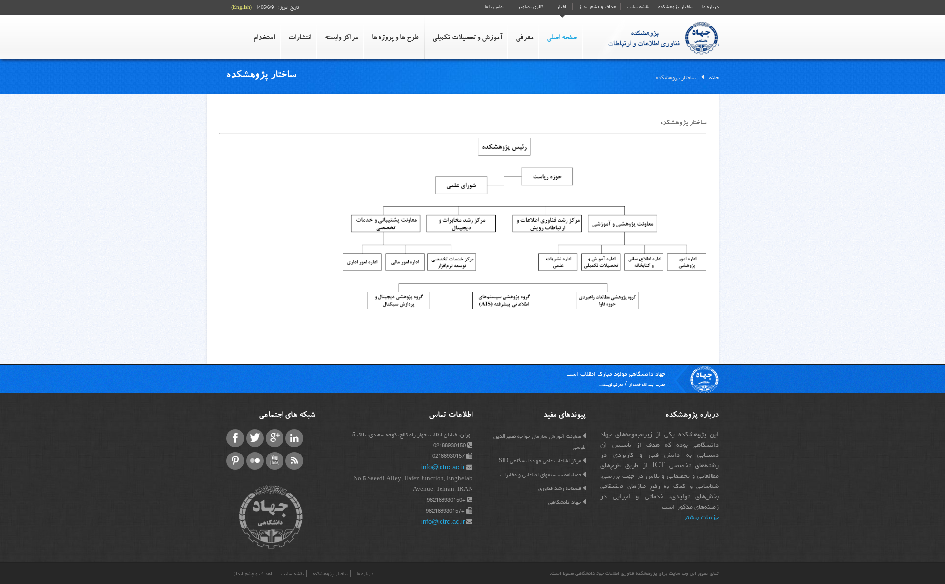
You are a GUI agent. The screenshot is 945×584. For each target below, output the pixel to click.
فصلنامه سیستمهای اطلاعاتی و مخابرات (540, 474)
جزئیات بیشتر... (698, 517)
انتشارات (299, 38)
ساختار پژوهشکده (675, 7)
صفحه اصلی (562, 38)
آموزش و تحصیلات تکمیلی (467, 38)
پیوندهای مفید (564, 415)
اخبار (561, 7)
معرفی (524, 38)
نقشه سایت (637, 7)
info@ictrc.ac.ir (443, 467)
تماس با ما (494, 7)
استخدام (264, 38)
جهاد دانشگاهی (564, 502)
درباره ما (710, 7)
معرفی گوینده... (611, 384)
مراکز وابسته (341, 38)
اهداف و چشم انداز (597, 7)
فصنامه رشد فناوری (559, 488)
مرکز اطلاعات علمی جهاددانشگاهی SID (540, 460)
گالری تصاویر (530, 7)
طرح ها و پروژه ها (395, 38)
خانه (714, 77)
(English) (241, 7)
